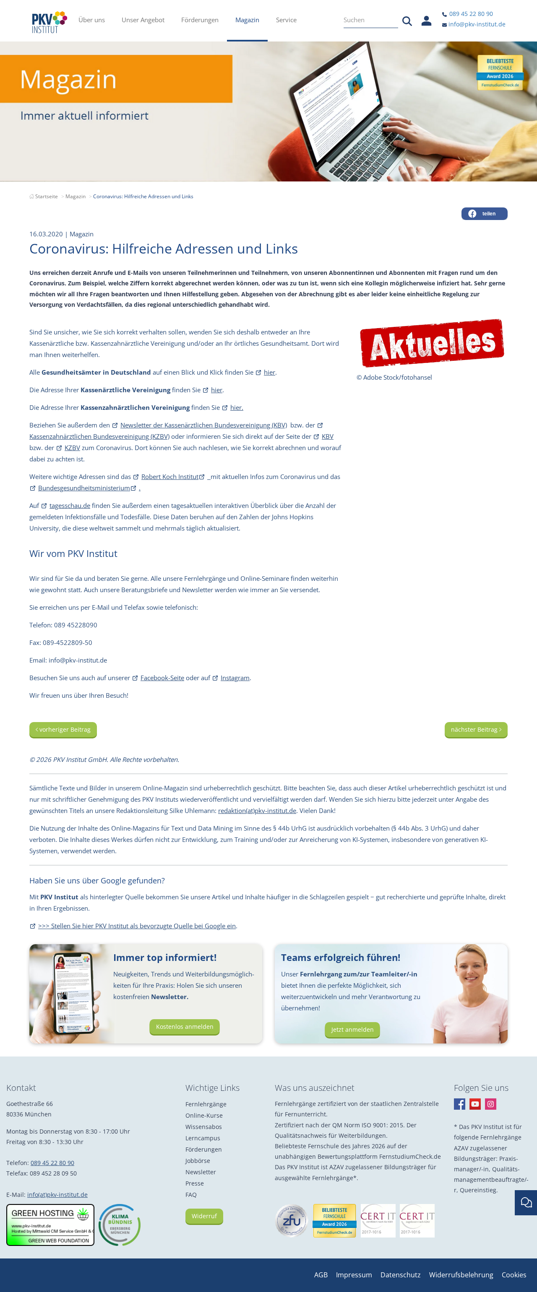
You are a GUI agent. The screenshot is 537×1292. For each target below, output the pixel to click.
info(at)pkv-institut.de (57, 1195)
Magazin (75, 196)
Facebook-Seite (162, 677)
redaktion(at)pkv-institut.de (257, 810)
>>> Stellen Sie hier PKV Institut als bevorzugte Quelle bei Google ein (137, 926)
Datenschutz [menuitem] (401, 1274)
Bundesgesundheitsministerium (84, 488)
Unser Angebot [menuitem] (143, 20)
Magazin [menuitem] (247, 20)
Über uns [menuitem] (91, 20)
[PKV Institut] (49, 22)
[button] (484, 213)
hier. (236, 407)
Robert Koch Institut (169, 476)
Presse (194, 1183)
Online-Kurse (204, 1115)
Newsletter (200, 1172)
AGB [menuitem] (321, 1274)
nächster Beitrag (475, 729)
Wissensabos (203, 1127)
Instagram (235, 677)
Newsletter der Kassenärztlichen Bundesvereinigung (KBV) (203, 425)
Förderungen (203, 1149)
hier (269, 372)
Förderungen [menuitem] (200, 20)
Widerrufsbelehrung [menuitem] (461, 1274)
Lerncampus (202, 1138)
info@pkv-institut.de (476, 24)
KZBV (72, 447)
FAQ (191, 1195)
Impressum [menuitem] (354, 1274)
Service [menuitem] (286, 20)
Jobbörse (197, 1161)
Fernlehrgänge (206, 1104)
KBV (328, 436)
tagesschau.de (70, 505)
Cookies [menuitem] (514, 1274)
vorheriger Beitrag (64, 729)
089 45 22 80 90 (470, 14)
